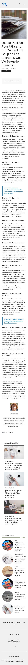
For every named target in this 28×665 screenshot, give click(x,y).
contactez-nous (14, 641)
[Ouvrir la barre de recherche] (20, 4)
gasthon (13, 656)
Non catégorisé (6, 71)
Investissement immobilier (14, 661)
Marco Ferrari (4, 68)
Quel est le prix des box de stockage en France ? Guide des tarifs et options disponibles (19, 572)
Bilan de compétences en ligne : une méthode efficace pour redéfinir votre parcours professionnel (13, 493)
